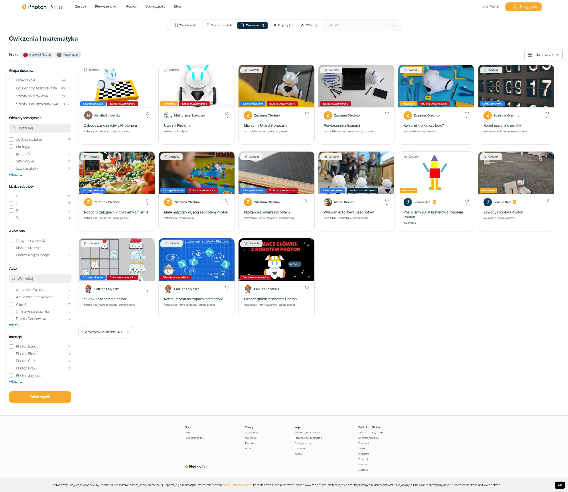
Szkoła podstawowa (32, 96)
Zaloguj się (528, 6)
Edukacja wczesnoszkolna (36, 88)
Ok (560, 485)
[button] (40, 80)
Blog (177, 6)
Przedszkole (26, 80)
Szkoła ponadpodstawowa (37, 104)
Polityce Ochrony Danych (236, 485)
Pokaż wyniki (40, 397)
